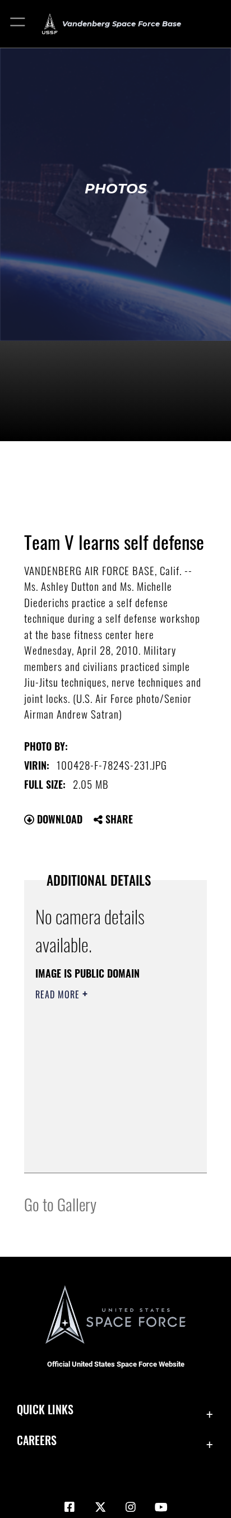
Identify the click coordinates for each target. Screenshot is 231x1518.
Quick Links (45, 1409)
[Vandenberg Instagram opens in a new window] (130, 1507)
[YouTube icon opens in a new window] (161, 1507)
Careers (37, 1440)
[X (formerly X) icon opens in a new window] (100, 1507)
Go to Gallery (60, 1204)
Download (58, 819)
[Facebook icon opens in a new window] (69, 1507)
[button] (18, 24)
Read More (58, 994)
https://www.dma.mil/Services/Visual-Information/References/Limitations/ (103, 1152)
